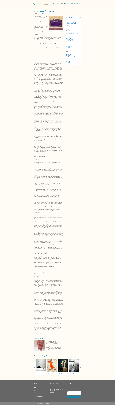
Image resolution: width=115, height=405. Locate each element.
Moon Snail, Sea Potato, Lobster (71, 37)
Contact (76, 3)
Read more (52, 392)
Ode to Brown (68, 55)
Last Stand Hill (68, 54)
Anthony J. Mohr (41, 13)
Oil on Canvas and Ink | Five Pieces (71, 23)
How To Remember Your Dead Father (72, 45)
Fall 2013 (50, 373)
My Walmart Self (68, 38)
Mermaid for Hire (69, 46)
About (58, 3)
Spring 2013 (39, 372)
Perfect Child (68, 47)
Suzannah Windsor (41, 403)
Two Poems (68, 57)
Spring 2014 (61, 373)
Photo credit (36, 334)
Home (54, 3)
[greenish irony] (68, 53)
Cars (66, 43)
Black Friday (68, 35)
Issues (62, 3)
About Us (35, 387)
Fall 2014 (72, 373)
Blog (65, 3)
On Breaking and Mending (70, 56)
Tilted (67, 49)
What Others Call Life (69, 40)
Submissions (70, 3)
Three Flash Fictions (69, 39)
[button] (79, 4)
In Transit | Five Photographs (71, 22)
